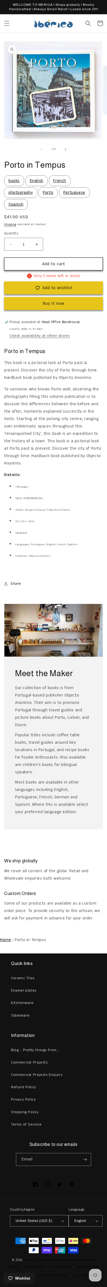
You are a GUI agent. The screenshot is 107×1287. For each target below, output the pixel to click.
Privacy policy (60, 1267)
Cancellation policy (87, 1275)
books (14, 181)
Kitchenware (22, 1003)
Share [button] (15, 583)
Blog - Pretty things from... (35, 1050)
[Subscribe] (85, 1159)
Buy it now (53, 303)
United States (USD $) (34, 1221)
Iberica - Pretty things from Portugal (51, 1260)
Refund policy (35, 1267)
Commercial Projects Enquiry (37, 1075)
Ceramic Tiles (23, 978)
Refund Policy (23, 1087)
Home (5, 940)
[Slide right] (66, 149)
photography (21, 192)
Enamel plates (23, 990)
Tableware (20, 1015)
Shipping (10, 224)
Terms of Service (26, 1124)
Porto (48, 192)
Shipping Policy (25, 1112)
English (36, 181)
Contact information (53, 1275)
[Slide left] (41, 149)
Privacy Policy (23, 1099)
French (59, 181)
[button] (7, 23)
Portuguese (74, 192)
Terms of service (86, 1267)
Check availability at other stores (40, 335)
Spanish (16, 204)
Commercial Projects (29, 1062)
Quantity (11, 233)
